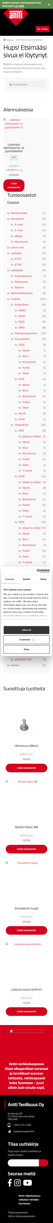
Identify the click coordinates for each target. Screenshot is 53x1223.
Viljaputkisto (22, 424)
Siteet (25, 373)
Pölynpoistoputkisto (26, 333)
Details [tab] (26, 579)
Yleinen (15, 665)
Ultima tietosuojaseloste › (22, 1216)
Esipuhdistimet (23, 276)
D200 (22, 344)
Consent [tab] (9, 579)
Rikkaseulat (21, 281)
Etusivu (10, 40)
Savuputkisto (22, 339)
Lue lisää (19, 6)
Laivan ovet (17, 247)
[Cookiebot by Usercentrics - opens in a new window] (37, 571)
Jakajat (18, 236)
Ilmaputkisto (22, 304)
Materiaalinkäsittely (22, 293)
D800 (22, 327)
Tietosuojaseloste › (18, 1212)
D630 (22, 321)
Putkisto (15, 299)
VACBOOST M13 (23, 659)
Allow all (26, 630)
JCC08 (18, 264)
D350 (21, 379)
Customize (24, 639)
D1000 (22, 310)
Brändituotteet (19, 213)
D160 (21, 430)
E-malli (19, 230)
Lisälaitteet (17, 270)
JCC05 (18, 258)
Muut (25, 356)
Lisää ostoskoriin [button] (14, 185)
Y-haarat (27, 470)
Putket (26, 367)
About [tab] (43, 579)
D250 (21, 522)
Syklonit (19, 287)
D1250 (22, 316)
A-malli (19, 224)
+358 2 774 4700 (22, 1125)
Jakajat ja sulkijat (31, 436)
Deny (26, 649)
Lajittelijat (16, 253)
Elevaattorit (17, 219)
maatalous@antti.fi (23, 1131)
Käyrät (26, 350)
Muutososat (21, 241)
